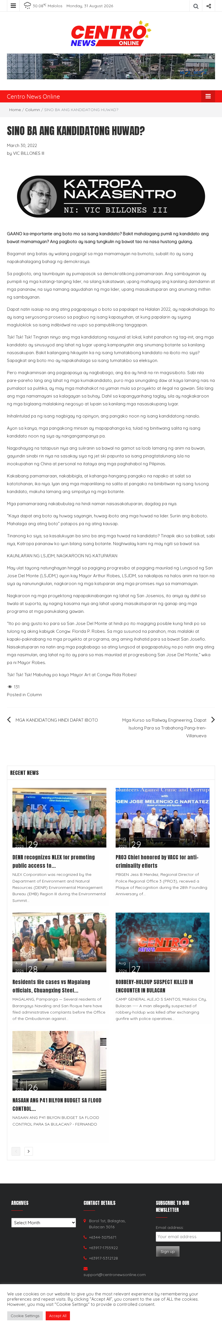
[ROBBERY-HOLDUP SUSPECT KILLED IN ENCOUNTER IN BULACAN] (163, 942)
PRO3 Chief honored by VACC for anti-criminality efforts (157, 861)
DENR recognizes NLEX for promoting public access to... (53, 861)
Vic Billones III (28, 153)
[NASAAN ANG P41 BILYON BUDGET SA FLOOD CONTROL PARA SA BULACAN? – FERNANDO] (59, 1060)
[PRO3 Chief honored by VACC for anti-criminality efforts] (163, 817)
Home (15, 109)
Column (32, 109)
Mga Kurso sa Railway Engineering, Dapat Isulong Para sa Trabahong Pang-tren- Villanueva (164, 727)
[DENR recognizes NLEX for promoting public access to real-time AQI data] (59, 817)
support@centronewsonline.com (115, 1274)
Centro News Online (33, 96)
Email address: (170, 1227)
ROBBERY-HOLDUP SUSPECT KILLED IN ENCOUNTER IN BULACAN (154, 986)
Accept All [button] (57, 1315)
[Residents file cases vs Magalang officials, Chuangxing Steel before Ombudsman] (59, 942)
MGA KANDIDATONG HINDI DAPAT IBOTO (57, 720)
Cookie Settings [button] (25, 1315)
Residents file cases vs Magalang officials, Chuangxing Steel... (51, 986)
